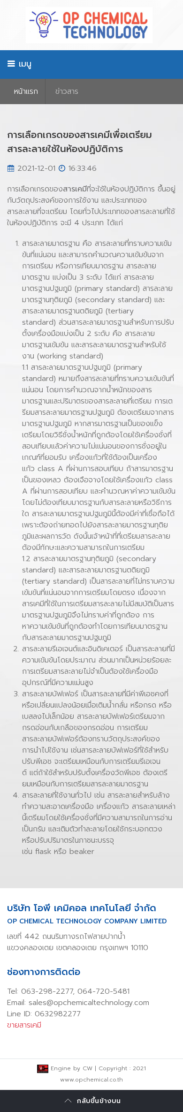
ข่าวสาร (66, 91)
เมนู (23, 63)
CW (87, 1068)
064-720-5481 (103, 991)
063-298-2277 (47, 991)
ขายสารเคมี (24, 1025)
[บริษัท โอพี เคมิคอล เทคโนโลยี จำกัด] (91, 25)
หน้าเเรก (26, 91)
